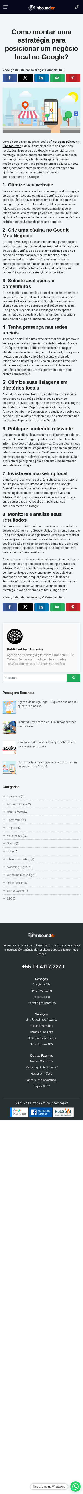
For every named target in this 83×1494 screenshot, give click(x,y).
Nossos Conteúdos (41, 1061)
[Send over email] (57, 78)
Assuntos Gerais (17, 804)
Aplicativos (13, 796)
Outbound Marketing (19, 875)
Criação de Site (41, 984)
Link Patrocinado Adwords (41, 1019)
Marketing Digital (17, 867)
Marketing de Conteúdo (42, 1003)
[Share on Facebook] (10, 78)
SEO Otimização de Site (41, 1038)
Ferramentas (14, 835)
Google (11, 843)
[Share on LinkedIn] (41, 78)
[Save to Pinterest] (73, 78)
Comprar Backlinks (41, 1032)
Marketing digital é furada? (42, 1067)
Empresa (12, 827)
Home (10, 851)
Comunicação (15, 812)
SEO (9, 898)
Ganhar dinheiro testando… (41, 1080)
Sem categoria (15, 890)
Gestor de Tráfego (41, 1073)
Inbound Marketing (18, 859)
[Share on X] (25, 78)
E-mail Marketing (41, 990)
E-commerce (14, 820)
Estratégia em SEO (41, 1044)
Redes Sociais (15, 883)
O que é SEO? (41, 1086)
